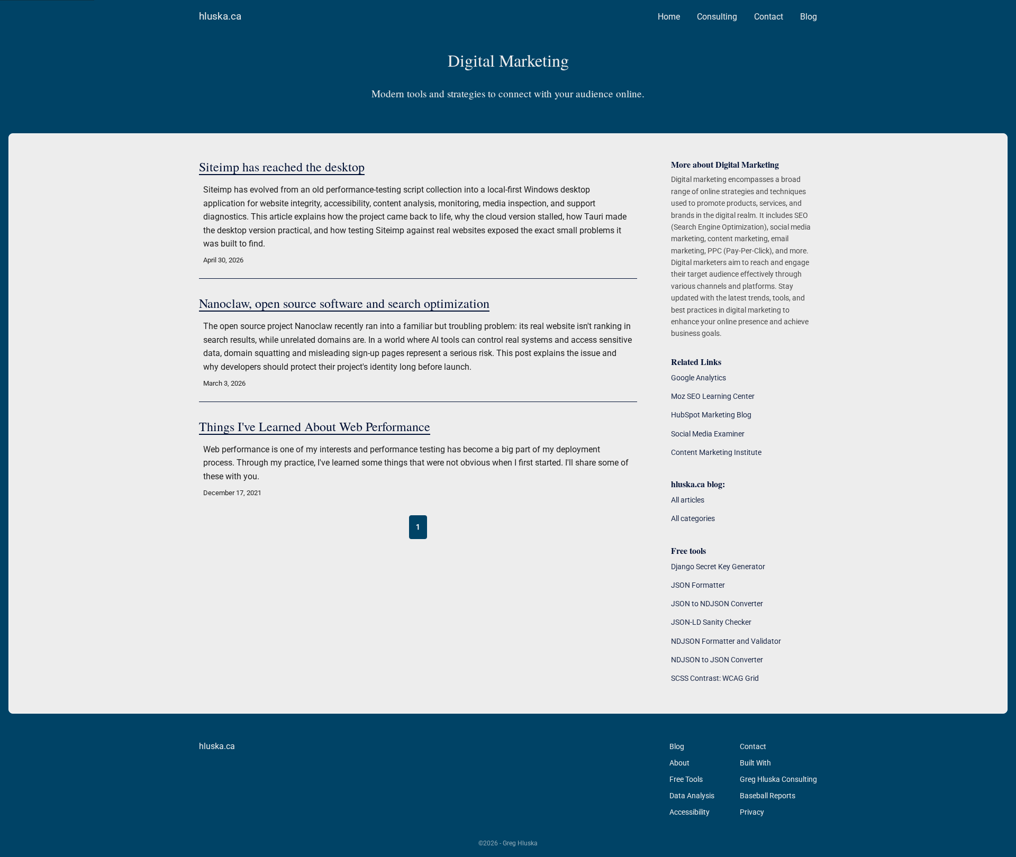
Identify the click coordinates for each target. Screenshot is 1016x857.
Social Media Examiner (708, 434)
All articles (687, 500)
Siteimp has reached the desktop (282, 166)
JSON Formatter (698, 585)
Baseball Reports (767, 795)
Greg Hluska (520, 843)
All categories (693, 518)
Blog (808, 17)
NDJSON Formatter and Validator (726, 641)
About (679, 763)
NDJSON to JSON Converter (717, 659)
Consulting (717, 17)
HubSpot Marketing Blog (711, 415)
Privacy (752, 812)
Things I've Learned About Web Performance (314, 426)
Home (669, 17)
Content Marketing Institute (716, 452)
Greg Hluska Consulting (778, 779)
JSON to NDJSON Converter (717, 603)
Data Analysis (691, 795)
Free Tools (686, 779)
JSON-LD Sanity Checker (711, 622)
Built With (755, 763)
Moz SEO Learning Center (713, 396)
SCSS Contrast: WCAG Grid (715, 678)
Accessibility (689, 812)
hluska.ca (220, 16)
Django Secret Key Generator (718, 566)
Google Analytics (698, 377)
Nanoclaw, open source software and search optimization (344, 303)
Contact (768, 17)
